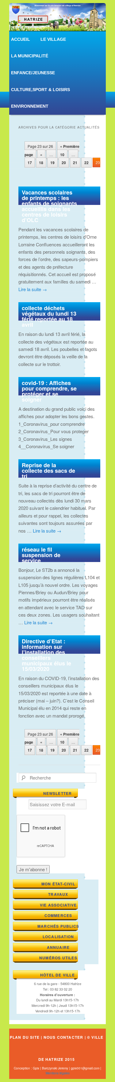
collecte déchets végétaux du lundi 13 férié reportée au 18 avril (49, 316)
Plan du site (25, 1037)
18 (41, 162)
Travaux (58, 894)
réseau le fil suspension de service (41, 554)
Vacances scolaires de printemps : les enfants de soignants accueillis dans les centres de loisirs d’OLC (49, 206)
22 (86, 162)
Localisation (58, 936)
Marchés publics (58, 926)
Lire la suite (32, 289)
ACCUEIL (20, 39)
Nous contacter (63, 1037)
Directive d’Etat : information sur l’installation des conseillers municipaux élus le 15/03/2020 (46, 655)
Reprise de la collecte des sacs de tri (48, 470)
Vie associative (58, 905)
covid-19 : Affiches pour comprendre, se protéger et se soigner (49, 391)
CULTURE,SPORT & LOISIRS (40, 89)
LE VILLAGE (53, 39)
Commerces (58, 915)
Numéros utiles (58, 958)
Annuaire (58, 947)
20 (64, 162)
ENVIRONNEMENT (29, 106)
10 (62, 154)
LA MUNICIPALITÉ (29, 55)
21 (75, 162)
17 (30, 162)
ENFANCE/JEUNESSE (33, 72)
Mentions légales (58, 1073)
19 (52, 162)
